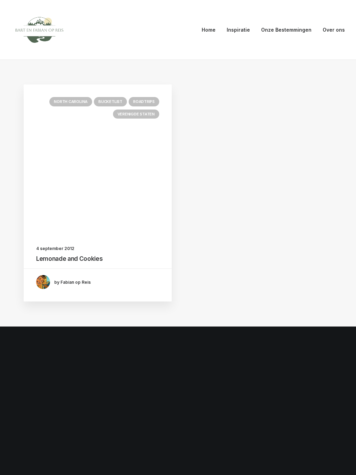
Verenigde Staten (136, 114)
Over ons (334, 30)
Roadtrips (144, 101)
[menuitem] (211, 30)
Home (209, 30)
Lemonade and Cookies (69, 258)
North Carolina (71, 101)
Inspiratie (238, 30)
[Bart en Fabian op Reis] (39, 30)
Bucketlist (110, 101)
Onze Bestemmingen (286, 30)
